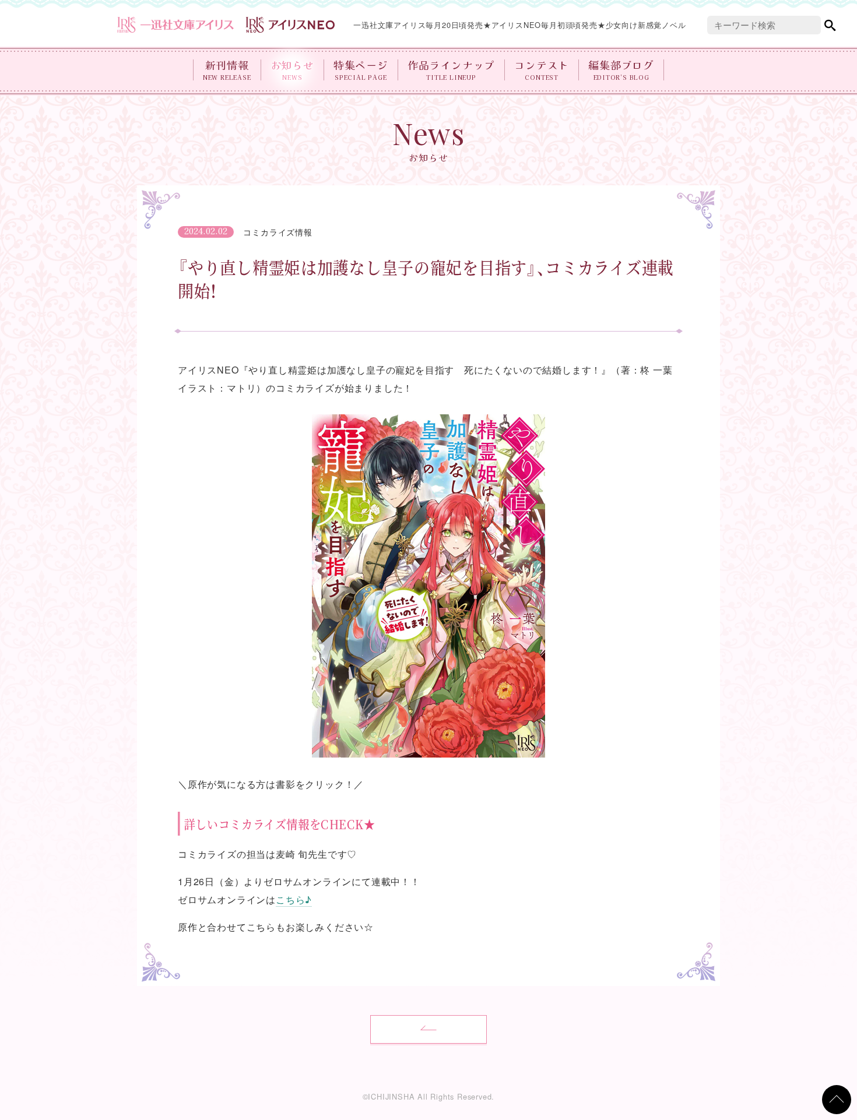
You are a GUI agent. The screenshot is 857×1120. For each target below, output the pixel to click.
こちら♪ (294, 899)
